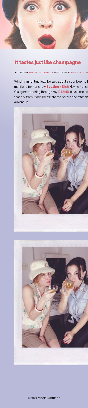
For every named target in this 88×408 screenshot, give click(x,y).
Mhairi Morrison (41, 72)
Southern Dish (58, 86)
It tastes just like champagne (48, 62)
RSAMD (63, 92)
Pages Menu (44, 21)
